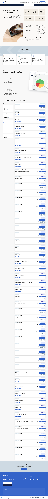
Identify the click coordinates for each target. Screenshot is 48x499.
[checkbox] (3, 108)
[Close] (47, 497)
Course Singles (6, 137)
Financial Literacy (36, 2)
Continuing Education (30, 2)
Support (39, 2)
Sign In (44, 474)
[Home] (6, 2)
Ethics (5, 116)
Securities (20, 2)
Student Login (24, 478)
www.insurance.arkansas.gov (29, 42)
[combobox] (40, 141)
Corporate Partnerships (31, 476)
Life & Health (6, 109)
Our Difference (38, 478)
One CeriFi (38, 479)
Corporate (42, 2)
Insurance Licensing (24, 2)
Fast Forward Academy (35, 493)
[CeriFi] (5, 489)
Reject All (37, 497)
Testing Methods (32, 479)
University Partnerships (31, 478)
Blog (23, 479)
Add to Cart (42, 112)
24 (4, 122)
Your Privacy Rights (32, 497)
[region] (24, 497)
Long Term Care (6, 117)
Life (5, 108)
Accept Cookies (41, 497)
